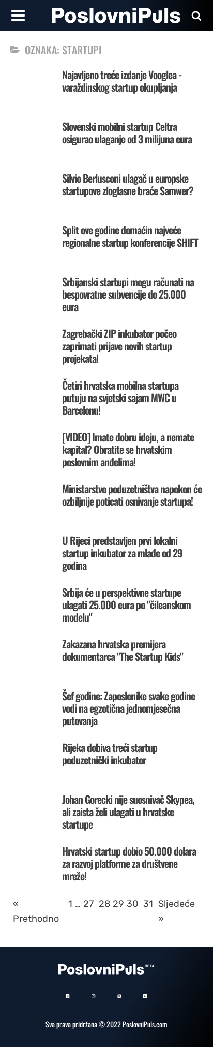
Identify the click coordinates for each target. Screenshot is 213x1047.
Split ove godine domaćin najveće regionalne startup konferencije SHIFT (130, 236)
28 (104, 903)
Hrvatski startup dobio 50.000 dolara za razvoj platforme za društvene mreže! (129, 863)
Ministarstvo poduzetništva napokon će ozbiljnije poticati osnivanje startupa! (132, 495)
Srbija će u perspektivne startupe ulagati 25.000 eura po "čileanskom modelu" (126, 604)
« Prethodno (36, 911)
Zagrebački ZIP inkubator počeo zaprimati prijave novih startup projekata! (119, 346)
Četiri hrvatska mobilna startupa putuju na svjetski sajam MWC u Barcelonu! (120, 397)
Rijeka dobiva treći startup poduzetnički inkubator (109, 754)
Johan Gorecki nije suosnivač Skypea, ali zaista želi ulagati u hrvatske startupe (128, 811)
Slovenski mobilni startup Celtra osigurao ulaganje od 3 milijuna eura (127, 132)
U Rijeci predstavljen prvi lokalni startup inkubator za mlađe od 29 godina (122, 553)
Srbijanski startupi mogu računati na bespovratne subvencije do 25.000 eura (128, 294)
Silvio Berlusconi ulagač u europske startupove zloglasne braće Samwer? (127, 184)
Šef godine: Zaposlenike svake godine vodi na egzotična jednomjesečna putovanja (128, 708)
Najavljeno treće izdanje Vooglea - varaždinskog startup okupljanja (121, 81)
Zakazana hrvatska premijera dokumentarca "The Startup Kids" (122, 650)
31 (148, 903)
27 (88, 903)
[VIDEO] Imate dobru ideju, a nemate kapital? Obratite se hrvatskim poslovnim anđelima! (128, 449)
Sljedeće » (176, 911)
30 (132, 903)
